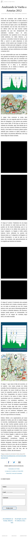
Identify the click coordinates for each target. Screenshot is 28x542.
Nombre (4, 486)
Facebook (8, 462)
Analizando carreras (21, 13)
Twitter (14, 462)
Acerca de (4, 535)
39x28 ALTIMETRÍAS (9, 1)
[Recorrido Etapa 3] (14, 380)
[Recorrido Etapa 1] (14, 114)
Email (19, 462)
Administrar (23, 535)
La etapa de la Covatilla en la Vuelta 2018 (14, 471)
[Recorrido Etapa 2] (14, 219)
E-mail (8, 492)
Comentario (5, 497)
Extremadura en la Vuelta (14, 468)
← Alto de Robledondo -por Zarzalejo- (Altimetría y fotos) (7, 520)
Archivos (14, 535)
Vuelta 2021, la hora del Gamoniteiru (14, 473)
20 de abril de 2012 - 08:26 (7, 13)
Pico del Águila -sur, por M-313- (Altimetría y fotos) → (20, 519)
